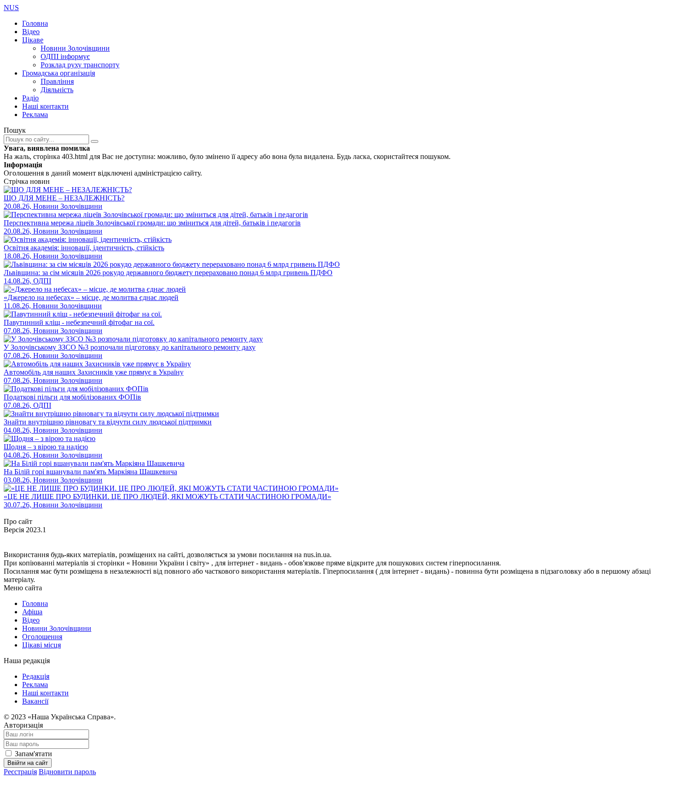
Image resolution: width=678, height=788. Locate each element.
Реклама (35, 114)
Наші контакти (45, 106)
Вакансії (35, 701)
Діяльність (57, 90)
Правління (57, 81)
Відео (31, 31)
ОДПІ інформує (65, 56)
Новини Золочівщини (75, 48)
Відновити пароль (67, 772)
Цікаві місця (41, 645)
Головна (35, 23)
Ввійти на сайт (27, 762)
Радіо (30, 98)
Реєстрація (20, 772)
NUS (11, 8)
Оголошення (42, 637)
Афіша (32, 612)
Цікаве (32, 40)
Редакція (35, 676)
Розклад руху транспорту (80, 65)
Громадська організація (58, 73)
